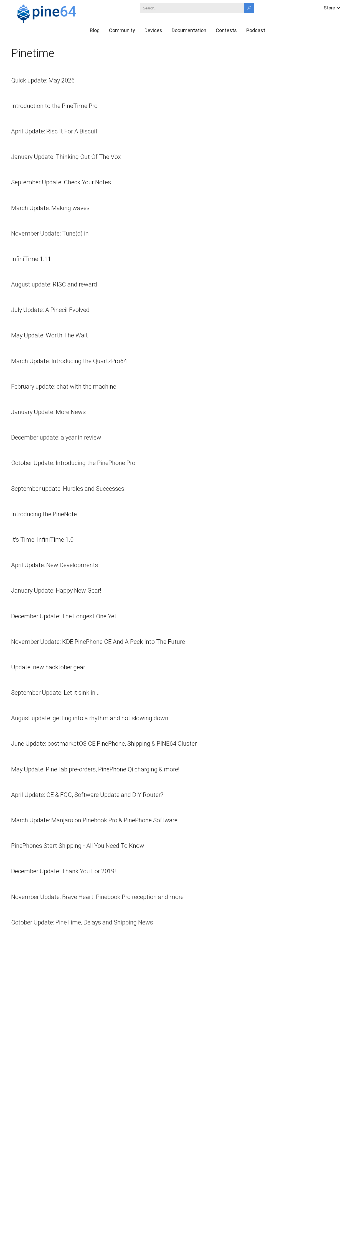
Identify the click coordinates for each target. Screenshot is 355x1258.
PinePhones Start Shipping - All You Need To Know (77, 845)
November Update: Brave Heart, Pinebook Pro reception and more (97, 896)
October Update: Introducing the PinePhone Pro (73, 462)
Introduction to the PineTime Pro (54, 105)
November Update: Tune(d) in (50, 233)
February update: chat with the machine (63, 386)
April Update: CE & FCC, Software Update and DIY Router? (87, 794)
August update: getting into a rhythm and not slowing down (89, 718)
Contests (226, 30)
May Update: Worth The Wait (49, 335)
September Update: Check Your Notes (61, 182)
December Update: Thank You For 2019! (63, 871)
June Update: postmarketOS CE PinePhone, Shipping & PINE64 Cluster (104, 743)
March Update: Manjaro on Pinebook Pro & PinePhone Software (94, 820)
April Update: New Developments (54, 565)
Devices (153, 30)
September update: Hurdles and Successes (67, 488)
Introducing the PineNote (44, 514)
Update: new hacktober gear (48, 667)
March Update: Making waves (50, 208)
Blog (95, 30)
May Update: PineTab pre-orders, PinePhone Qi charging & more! (95, 769)
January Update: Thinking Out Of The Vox (66, 156)
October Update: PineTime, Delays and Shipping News (82, 922)
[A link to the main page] (65, 13)
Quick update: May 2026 (43, 80)
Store (329, 8)
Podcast (255, 30)
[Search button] (249, 8)
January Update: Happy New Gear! (56, 590)
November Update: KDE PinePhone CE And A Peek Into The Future (98, 641)
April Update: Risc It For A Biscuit (54, 131)
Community (122, 30)
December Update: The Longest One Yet (63, 616)
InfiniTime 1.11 (31, 258)
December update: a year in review (56, 437)
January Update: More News (48, 412)
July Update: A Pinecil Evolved (50, 309)
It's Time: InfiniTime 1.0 (42, 539)
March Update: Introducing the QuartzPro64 (69, 361)
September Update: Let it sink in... (55, 692)
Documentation (189, 30)
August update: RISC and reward (54, 284)
